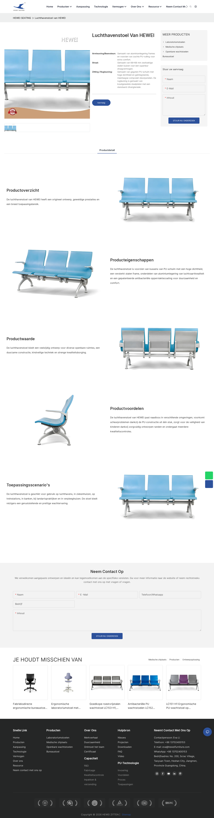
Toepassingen (125, 784)
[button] (187, 6)
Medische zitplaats (157, 659)
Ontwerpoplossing (191, 659)
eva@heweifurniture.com (176, 746)
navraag (101, 102)
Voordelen (123, 774)
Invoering (123, 770)
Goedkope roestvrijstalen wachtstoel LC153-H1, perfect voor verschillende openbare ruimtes (106, 706)
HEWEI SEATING (22, 17)
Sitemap (126, 814)
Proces (121, 779)
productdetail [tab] (107, 150)
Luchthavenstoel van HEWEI (50, 17)
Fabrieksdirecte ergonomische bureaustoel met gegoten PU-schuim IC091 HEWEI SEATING (29, 706)
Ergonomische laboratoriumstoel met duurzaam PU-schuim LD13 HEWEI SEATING (67, 706)
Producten (174, 659)
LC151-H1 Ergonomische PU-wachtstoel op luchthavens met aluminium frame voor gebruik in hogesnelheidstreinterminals (183, 706)
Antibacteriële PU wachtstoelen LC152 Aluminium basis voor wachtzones (141, 706)
